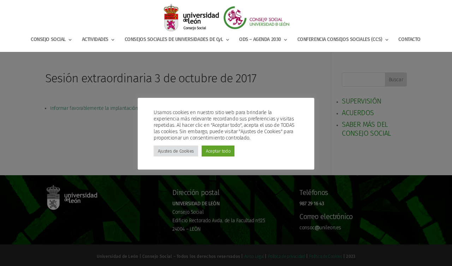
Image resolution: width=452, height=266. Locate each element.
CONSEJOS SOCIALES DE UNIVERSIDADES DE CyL (174, 39)
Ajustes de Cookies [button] (176, 151)
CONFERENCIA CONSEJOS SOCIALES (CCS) (339, 39)
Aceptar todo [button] (218, 151)
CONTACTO (409, 39)
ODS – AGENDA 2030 (260, 39)
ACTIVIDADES (95, 39)
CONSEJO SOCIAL (48, 39)
